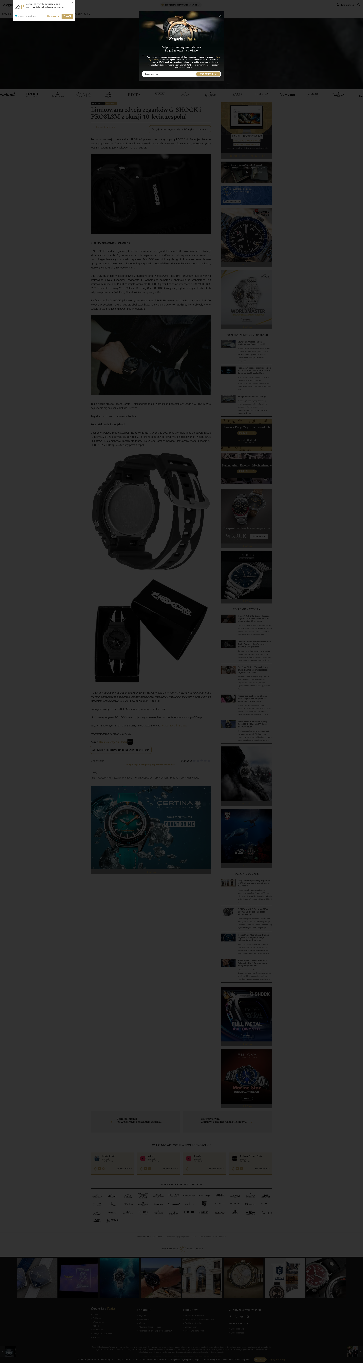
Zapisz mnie (207, 74)
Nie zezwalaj (53, 16)
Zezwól (67, 16)
